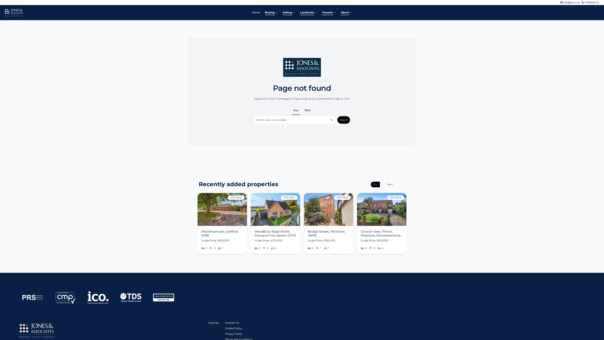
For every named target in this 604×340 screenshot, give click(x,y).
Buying (270, 12)
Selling (287, 12)
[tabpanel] (302, 224)
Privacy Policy (233, 333)
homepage (283, 98)
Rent (307, 110)
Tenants (327, 12)
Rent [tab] (390, 184)
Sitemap (213, 322)
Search (343, 120)
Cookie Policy (233, 328)
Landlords (307, 12)
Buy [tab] (375, 184)
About (345, 12)
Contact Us (232, 322)
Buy (296, 110)
